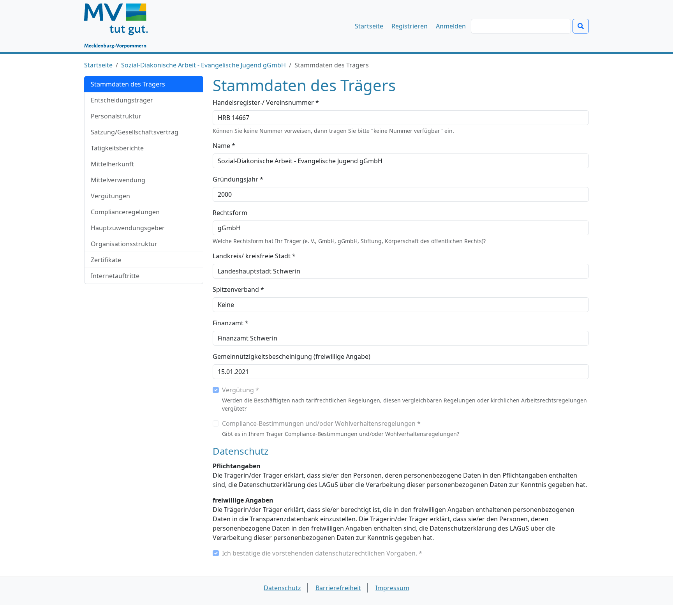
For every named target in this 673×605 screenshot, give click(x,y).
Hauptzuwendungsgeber (128, 228)
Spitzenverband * (238, 289)
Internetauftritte (115, 276)
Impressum (392, 588)
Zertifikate (106, 260)
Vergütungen (110, 196)
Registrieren (409, 26)
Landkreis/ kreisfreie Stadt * (254, 256)
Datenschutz (282, 588)
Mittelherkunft (112, 164)
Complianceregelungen (125, 212)
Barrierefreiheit (338, 588)
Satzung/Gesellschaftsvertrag (134, 132)
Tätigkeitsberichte (117, 148)
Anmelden (451, 26)
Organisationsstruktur (124, 244)
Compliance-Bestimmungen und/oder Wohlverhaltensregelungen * (321, 423)
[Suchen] (581, 26)
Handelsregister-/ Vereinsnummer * (266, 102)
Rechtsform (230, 212)
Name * (224, 145)
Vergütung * (240, 390)
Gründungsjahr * (238, 179)
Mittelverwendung (118, 180)
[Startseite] (119, 26)
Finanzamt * (230, 323)
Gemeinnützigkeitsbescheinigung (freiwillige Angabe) (291, 356)
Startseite (369, 26)
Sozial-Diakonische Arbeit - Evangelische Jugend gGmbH (203, 65)
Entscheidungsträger (122, 100)
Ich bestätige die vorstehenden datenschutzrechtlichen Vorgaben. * (322, 553)
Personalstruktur (116, 116)
